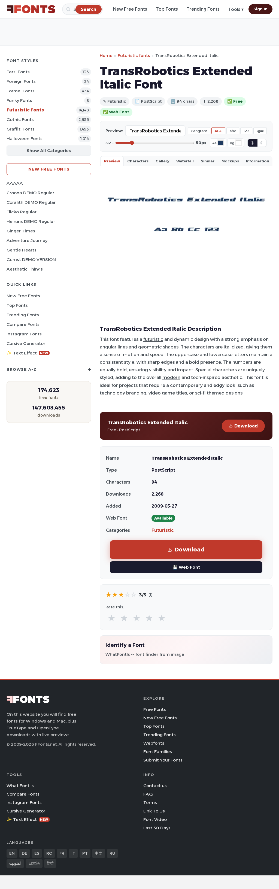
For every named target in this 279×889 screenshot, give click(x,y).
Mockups (230, 161)
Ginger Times (21, 230)
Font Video (155, 819)
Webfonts (153, 743)
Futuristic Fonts (25, 110)
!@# (260, 131)
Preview (112, 161)
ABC (218, 131)
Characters (137, 161)
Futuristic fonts (134, 55)
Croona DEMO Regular (30, 192)
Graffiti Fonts (21, 129)
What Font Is (20, 785)
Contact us (155, 785)
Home (106, 55)
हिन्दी (50, 863)
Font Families (157, 751)
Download (246, 426)
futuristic (153, 339)
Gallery (162, 161)
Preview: (114, 130)
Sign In (260, 9)
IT (73, 853)
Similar (207, 161)
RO (49, 853)
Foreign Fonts (21, 81)
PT (85, 853)
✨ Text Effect (27, 353)
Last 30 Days (157, 827)
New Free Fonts (130, 9)
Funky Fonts (19, 100)
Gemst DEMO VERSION (31, 259)
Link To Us (154, 811)
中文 (98, 853)
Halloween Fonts (25, 138)
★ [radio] (111, 618)
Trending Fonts (203, 9)
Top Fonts (167, 9)
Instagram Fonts (24, 333)
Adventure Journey (27, 240)
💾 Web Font (186, 567)
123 (246, 131)
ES (36, 853)
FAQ (148, 794)
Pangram (199, 131)
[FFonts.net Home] (31, 9)
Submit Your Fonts (163, 760)
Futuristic (162, 530)
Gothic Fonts (20, 119)
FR (61, 853)
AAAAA (15, 183)
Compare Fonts (23, 324)
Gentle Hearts (22, 250)
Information (257, 161)
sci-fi (200, 393)
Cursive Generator (26, 343)
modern (171, 377)
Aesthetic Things (25, 269)
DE (24, 853)
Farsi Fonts (18, 71)
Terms (150, 802)
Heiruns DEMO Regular (31, 221)
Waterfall (185, 161)
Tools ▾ (236, 9)
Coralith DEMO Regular (31, 202)
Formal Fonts (21, 90)
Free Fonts (154, 709)
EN (12, 853)
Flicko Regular (22, 211)
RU (112, 853)
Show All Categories (49, 150)
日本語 (34, 863)
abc (232, 131)
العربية (15, 863)
